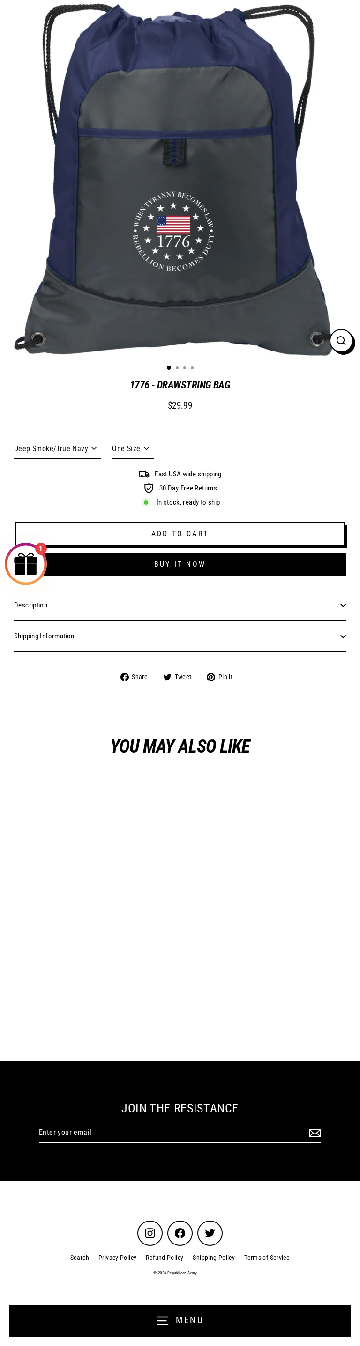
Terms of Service (267, 1257)
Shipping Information (44, 636)
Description (30, 605)
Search (79, 1257)
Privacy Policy (117, 1257)
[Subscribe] (313, 1133)
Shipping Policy (214, 1257)
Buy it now (180, 564)
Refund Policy (164, 1257)
